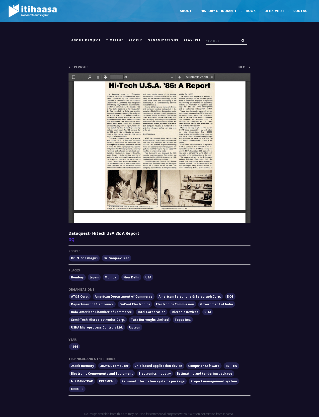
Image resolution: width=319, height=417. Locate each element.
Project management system (214, 381)
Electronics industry (155, 373)
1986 (74, 346)
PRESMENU (107, 381)
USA (148, 277)
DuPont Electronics (135, 304)
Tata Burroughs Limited (150, 320)
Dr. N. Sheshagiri (84, 258)
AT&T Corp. (80, 296)
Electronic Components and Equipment (102, 373)
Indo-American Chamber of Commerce (101, 312)
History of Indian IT (219, 10)
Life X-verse (274, 10)
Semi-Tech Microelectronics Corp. (98, 320)
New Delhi (131, 277)
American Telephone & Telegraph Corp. (190, 296)
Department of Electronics (92, 304)
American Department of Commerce (124, 296)
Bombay (77, 277)
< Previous (78, 67)
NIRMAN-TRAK (82, 381)
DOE (230, 296)
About (186, 10)
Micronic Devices (184, 312)
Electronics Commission (175, 304)
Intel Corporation (151, 312)
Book (250, 10)
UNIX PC (77, 389)
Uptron (134, 327)
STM (207, 312)
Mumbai (111, 277)
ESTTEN (231, 366)
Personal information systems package (153, 381)
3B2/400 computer (114, 366)
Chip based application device (158, 366)
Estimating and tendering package (204, 373)
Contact (301, 10)
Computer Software (204, 366)
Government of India (216, 304)
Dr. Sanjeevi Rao (116, 258)
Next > (244, 67)
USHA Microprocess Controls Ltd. (97, 327)
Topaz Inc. (183, 320)
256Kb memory (82, 366)
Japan (94, 277)
